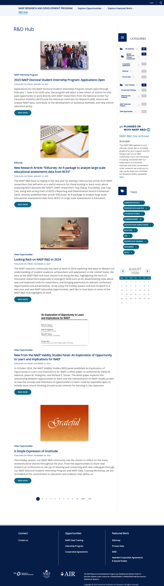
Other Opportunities (23, 254)
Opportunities (73, 533)
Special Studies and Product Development (132, 56)
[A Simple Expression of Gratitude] (64, 423)
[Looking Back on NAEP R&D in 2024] (64, 233)
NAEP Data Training (74, 540)
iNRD (114, 551)
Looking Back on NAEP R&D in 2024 (37, 259)
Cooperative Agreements (129, 64)
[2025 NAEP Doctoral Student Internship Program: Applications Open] (64, 55)
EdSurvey (18, 162)
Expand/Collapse (121, 49)
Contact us (23, 540)
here (121, 177)
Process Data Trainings (129, 90)
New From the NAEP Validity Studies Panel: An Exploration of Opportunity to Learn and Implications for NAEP (63, 357)
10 (77, 499)
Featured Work (120, 533)
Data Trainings (130, 85)
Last (89, 499)
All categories (130, 49)
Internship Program (74, 546)
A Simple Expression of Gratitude (36, 451)
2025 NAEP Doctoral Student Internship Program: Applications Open (59, 80)
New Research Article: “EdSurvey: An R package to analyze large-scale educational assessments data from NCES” (59, 170)
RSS (137, 49)
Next (83, 499)
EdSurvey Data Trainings (129, 96)
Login (151, 3)
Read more (23, 113)
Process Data (127, 77)
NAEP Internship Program (26, 74)
